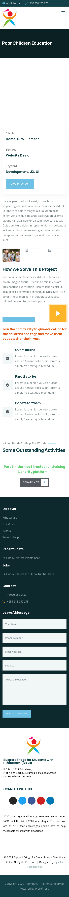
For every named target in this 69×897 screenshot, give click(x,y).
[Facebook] (32, 800)
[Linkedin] (50, 800)
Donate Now (31, 482)
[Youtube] (41, 800)
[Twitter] (22, 800)
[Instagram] (13, 800)
